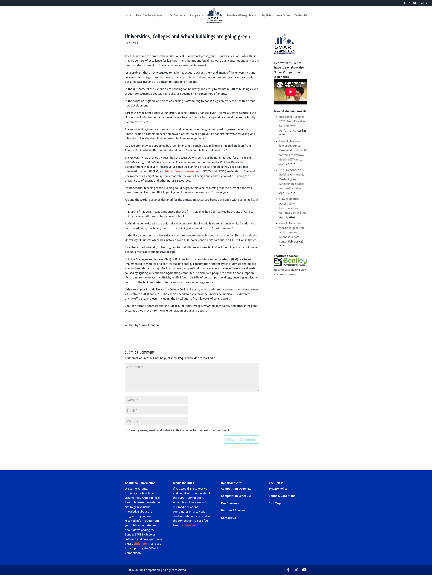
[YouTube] (414, 4)
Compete (195, 15)
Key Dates (267, 15)
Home (128, 15)
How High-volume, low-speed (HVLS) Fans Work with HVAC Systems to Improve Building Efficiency (293, 150)
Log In (423, 3)
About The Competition (149, 15)
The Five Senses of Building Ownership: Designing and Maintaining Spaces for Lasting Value (292, 179)
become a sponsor (286, 270)
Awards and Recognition (240, 15)
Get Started (176, 15)
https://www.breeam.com (182, 171)
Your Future (283, 15)
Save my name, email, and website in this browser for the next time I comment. (179, 430)
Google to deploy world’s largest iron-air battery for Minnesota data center (292, 232)
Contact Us (301, 15)
